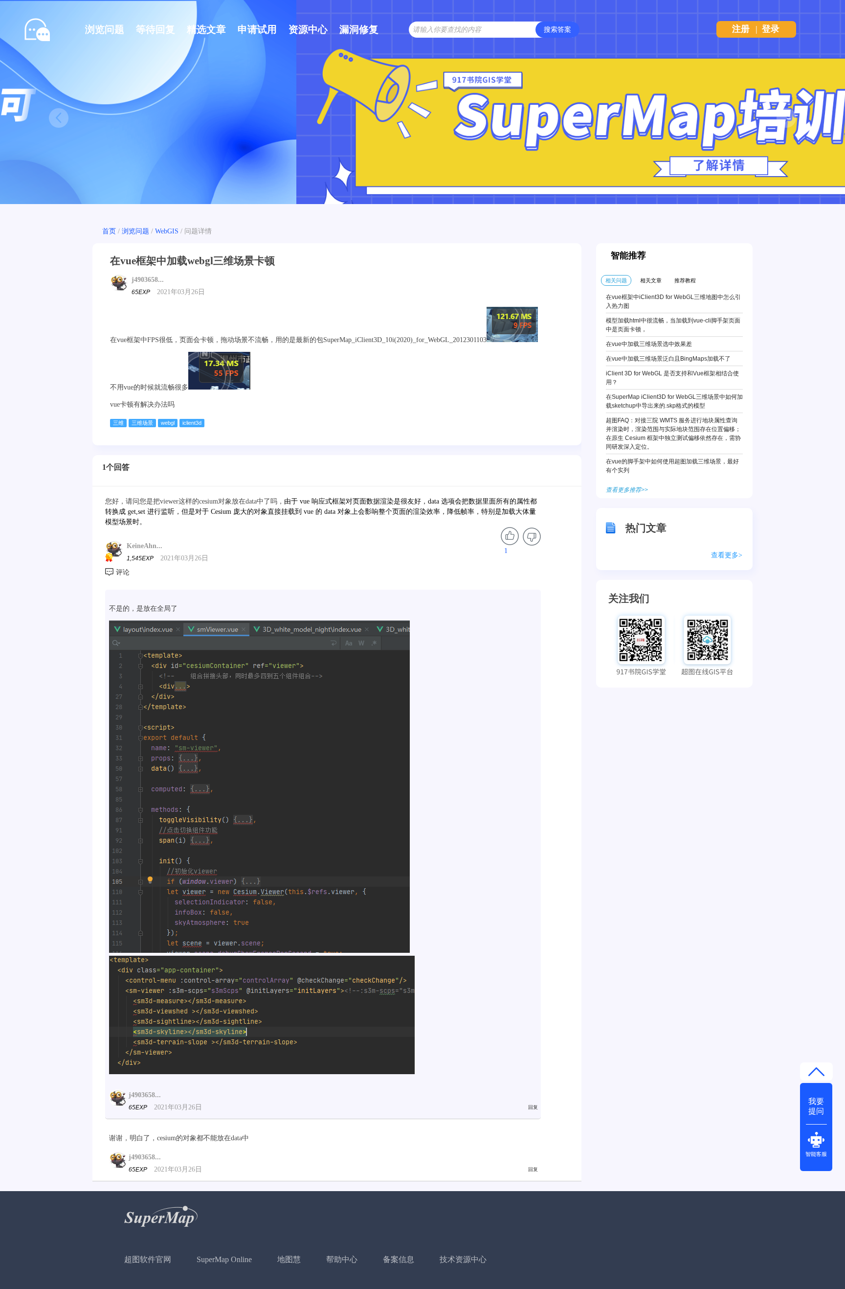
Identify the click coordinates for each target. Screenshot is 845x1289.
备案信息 (398, 1259)
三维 (118, 423)
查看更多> (726, 555)
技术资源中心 (463, 1259)
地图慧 (289, 1259)
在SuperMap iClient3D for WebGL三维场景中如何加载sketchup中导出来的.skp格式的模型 (674, 401)
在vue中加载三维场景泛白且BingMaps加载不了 (668, 358)
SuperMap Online (224, 1259)
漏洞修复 (358, 29)
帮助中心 (341, 1259)
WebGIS (166, 231)
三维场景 (142, 423)
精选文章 (206, 29)
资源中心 (308, 29)
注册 (741, 29)
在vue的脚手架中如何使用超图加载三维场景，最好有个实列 (672, 466)
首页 (109, 231)
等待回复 (155, 29)
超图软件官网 (147, 1259)
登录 (770, 29)
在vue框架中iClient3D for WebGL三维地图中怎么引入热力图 (673, 301)
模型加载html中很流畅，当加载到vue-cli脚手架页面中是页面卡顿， (673, 325)
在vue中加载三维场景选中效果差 (649, 344)
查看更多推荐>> (627, 489)
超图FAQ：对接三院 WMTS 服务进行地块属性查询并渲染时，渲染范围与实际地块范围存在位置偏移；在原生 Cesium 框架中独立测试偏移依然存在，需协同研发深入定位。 (673, 433)
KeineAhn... (144, 546)
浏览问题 (104, 29)
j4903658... (148, 279)
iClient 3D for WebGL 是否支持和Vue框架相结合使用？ (672, 378)
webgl (168, 423)
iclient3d (191, 423)
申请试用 (257, 29)
